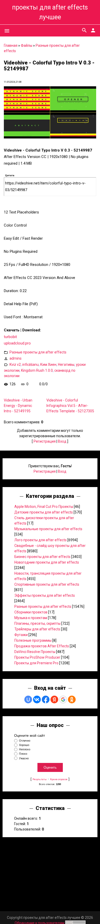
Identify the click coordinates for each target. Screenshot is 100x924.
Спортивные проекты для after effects (46, 584)
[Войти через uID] (28, 699)
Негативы (66, 364)
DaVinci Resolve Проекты (34, 652)
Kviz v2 (15, 364)
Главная (10, 45)
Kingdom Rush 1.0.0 (37, 370)
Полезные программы (33, 640)
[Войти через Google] (63, 699)
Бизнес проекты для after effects (42, 557)
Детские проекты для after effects (43, 512)
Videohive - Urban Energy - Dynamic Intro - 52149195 (18, 405)
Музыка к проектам (30, 618)
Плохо (23, 753)
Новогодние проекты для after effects (46, 562)
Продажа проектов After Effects (41, 646)
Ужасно (24, 758)
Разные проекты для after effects (37, 352)
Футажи (21, 635)
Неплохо (24, 749)
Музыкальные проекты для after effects (48, 529)
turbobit (10, 336)
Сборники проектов (30, 612)
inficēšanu (30, 364)
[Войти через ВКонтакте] (37, 699)
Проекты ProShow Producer (37, 657)
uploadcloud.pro (17, 343)
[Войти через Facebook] (45, 699)
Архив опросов (58, 779)
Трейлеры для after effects (37, 629)
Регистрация (45, 441)
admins (15, 358)
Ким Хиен (48, 364)
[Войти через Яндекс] (54, 699)
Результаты (40, 779)
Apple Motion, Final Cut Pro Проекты (43, 507)
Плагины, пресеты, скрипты (37, 623)
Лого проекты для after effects (40, 540)
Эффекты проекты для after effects (44, 595)
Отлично (24, 740)
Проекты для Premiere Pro (36, 663)
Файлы (26, 45)
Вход (62, 441)
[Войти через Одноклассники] (72, 699)
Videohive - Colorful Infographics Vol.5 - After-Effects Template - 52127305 (70, 405)
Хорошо (24, 744)
